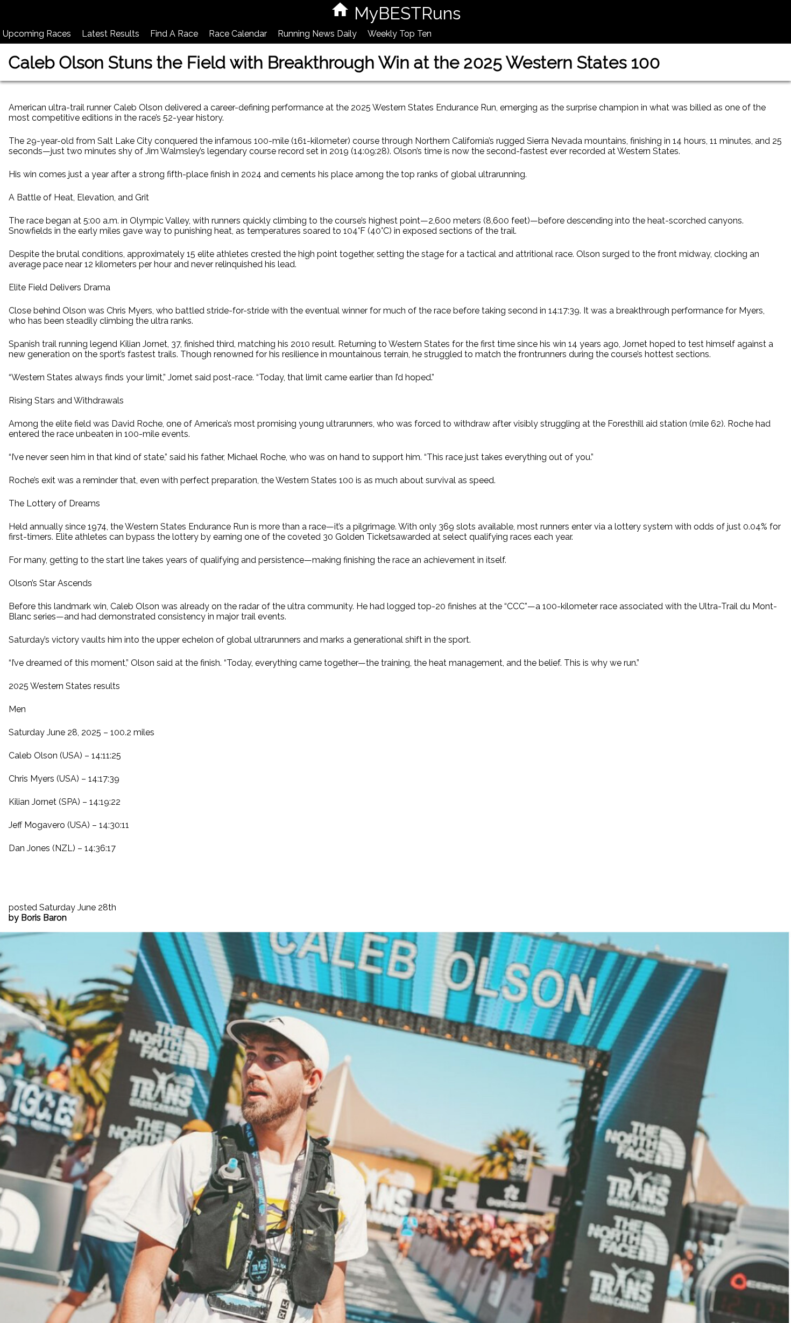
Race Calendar (238, 34)
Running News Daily (317, 34)
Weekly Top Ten (400, 34)
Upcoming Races (37, 34)
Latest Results (110, 34)
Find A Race (174, 34)
